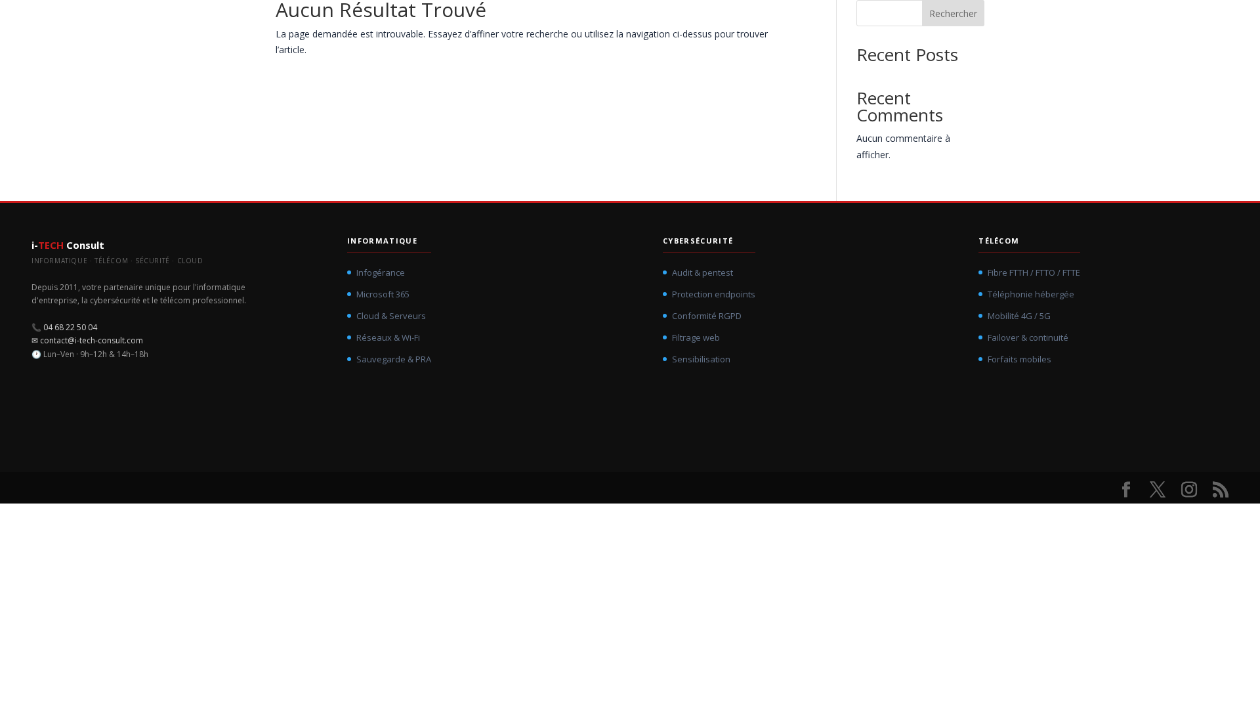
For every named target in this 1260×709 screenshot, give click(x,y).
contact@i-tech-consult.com (91, 340)
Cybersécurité (940, 24)
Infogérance (380, 272)
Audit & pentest (702, 272)
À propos (1092, 24)
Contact (1171, 23)
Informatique (850, 24)
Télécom (1021, 24)
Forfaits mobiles (1019, 359)
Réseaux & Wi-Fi (388, 337)
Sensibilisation (701, 359)
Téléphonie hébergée (1031, 294)
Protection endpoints (713, 294)
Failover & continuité (1028, 337)
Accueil (774, 24)
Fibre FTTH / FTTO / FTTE (1034, 272)
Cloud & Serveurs (391, 316)
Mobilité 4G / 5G (1019, 316)
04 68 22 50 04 (70, 327)
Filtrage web (696, 337)
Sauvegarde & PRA (393, 359)
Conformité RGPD (707, 316)
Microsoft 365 (383, 294)
